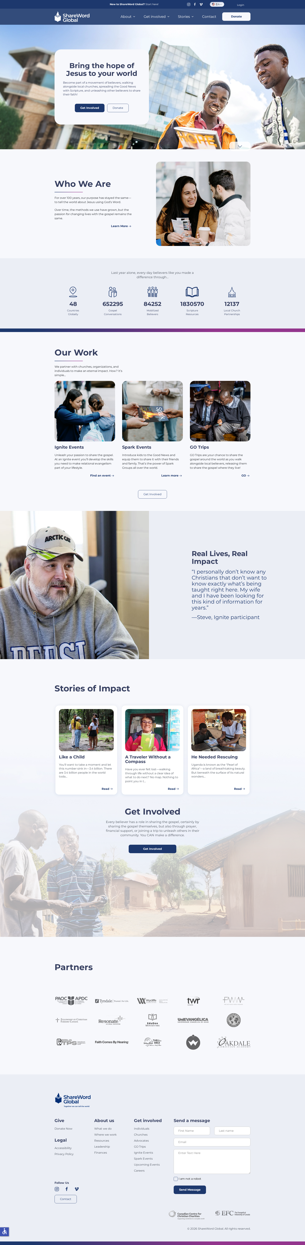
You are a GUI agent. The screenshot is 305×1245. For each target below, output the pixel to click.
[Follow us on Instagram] (188, 4)
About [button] (126, 16)
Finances (100, 1152)
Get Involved (89, 108)
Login (240, 5)
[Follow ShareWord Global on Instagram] (57, 1188)
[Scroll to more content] (239, 146)
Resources (101, 1140)
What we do (103, 1128)
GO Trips (140, 1146)
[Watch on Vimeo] (201, 4)
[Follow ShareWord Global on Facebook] (66, 1188)
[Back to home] (72, 17)
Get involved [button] (155, 16)
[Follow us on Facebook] (195, 4)
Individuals (141, 1128)
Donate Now (63, 1128)
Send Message (190, 1189)
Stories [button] (184, 16)
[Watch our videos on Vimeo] (76, 1188)
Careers (139, 1170)
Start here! (152, 4)
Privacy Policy (64, 1154)
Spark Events (143, 1158)
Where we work (105, 1134)
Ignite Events (143, 1152)
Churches (141, 1134)
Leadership (102, 1146)
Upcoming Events (147, 1164)
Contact (209, 16)
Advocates (141, 1140)
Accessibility (63, 1148)
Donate (236, 16)
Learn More (119, 226)
